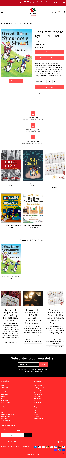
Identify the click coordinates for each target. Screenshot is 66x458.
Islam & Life (38, 391)
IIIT (35, 413)
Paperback (9, 23)
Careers (3, 397)
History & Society (39, 395)
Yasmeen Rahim (6, 420)
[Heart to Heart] (11, 165)
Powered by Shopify (22, 446)
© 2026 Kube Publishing (8, 446)
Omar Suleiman (6, 417)
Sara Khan (4, 418)
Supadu (36, 454)
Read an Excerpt (16, 81)
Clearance (37, 402)
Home (3, 23)
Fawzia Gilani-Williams (8, 415)
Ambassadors (5, 393)
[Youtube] (64, 3)
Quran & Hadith (39, 393)
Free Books (37, 398)
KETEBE (36, 415)
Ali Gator (37, 411)
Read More (10, 339)
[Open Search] (52, 12)
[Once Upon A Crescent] (33, 165)
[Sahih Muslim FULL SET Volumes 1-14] (55, 165)
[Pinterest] (61, 3)
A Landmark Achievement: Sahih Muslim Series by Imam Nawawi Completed (55, 317)
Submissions (4, 395)
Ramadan (37, 389)
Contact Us (4, 387)
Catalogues (4, 391)
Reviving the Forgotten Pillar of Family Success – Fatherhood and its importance (33, 317)
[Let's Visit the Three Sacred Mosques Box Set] (33, 208)
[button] (49, 94)
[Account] (55, 12)
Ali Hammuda (5, 413)
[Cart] (64, 12)
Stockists (3, 389)
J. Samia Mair (41, 44)
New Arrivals (38, 385)
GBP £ (61, 12)
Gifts (35, 400)
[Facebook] (54, 3)
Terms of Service (6, 402)
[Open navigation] (14, 12)
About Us (3, 385)
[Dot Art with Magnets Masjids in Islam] (11, 208)
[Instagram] (56, 3)
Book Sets (37, 397)
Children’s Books (39, 387)
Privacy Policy (5, 400)
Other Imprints (38, 418)
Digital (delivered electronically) (50, 58)
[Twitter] (59, 3)
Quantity (38, 81)
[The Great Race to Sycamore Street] (11, 259)
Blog (2, 398)
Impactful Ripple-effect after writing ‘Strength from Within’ (11, 315)
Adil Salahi (4, 411)
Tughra (36, 417)
